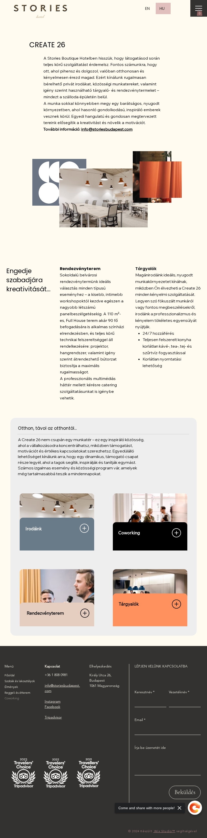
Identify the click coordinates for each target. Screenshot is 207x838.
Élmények (11, 687)
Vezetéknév (179, 692)
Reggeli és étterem (17, 693)
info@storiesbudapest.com (107, 129)
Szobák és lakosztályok (20, 681)
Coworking (12, 698)
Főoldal (10, 675)
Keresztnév (144, 692)
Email (140, 719)
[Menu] (198, 8)
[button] (199, 12)
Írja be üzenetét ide (150, 747)
